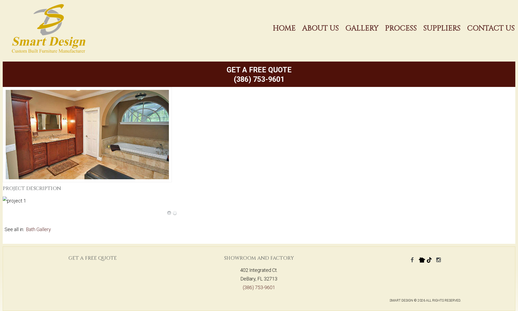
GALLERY (362, 28)
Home (284, 28)
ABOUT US (320, 28)
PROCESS (401, 28)
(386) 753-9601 (259, 79)
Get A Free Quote (93, 258)
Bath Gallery (38, 229)
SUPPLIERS (442, 28)
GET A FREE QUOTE (259, 70)
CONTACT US (491, 28)
